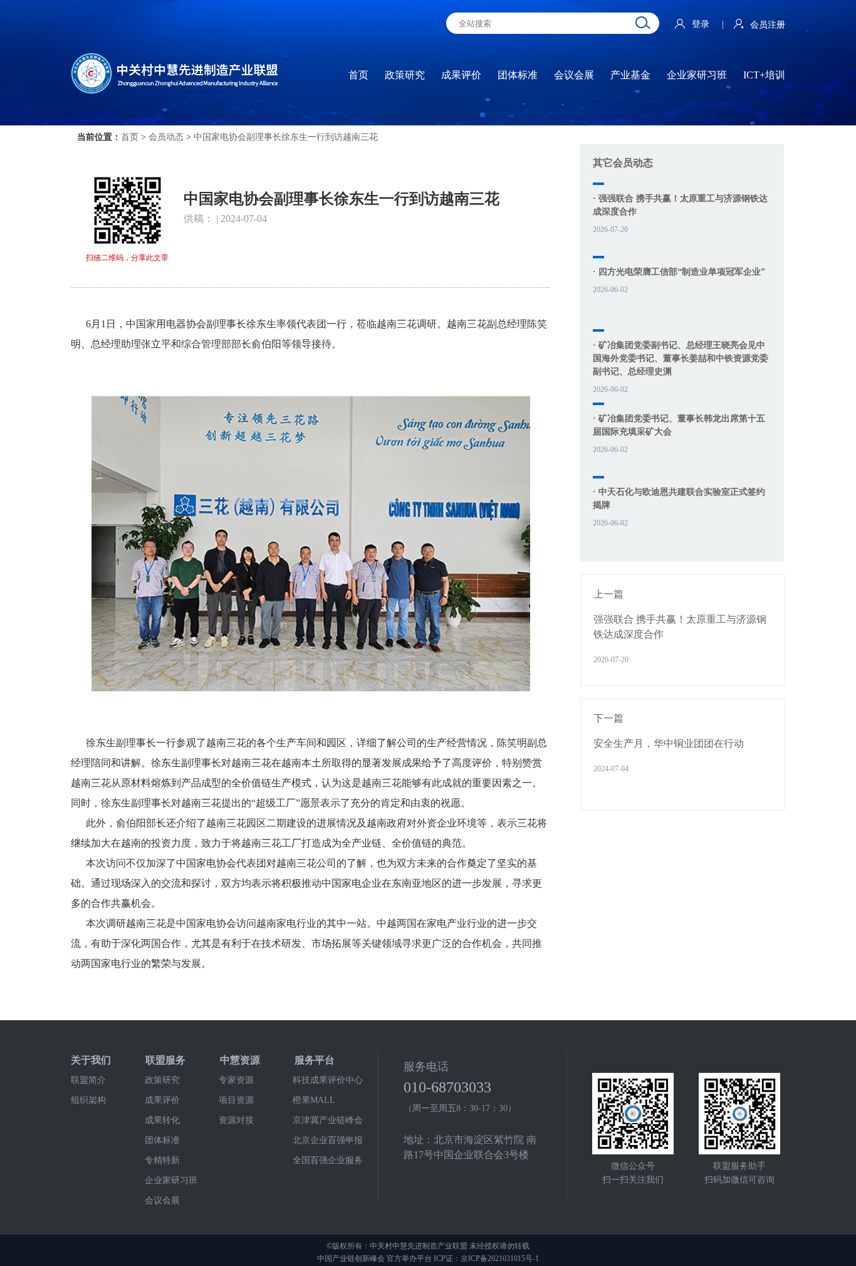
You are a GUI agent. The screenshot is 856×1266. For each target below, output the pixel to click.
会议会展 (162, 1200)
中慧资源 (240, 1060)
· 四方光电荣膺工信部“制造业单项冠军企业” (679, 272)
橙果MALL (314, 1100)
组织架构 (88, 1100)
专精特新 (162, 1160)
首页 (129, 137)
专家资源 (236, 1080)
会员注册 (767, 24)
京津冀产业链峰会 (328, 1120)
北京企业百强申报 (328, 1140)
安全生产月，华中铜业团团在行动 (668, 743)
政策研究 (162, 1080)
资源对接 (236, 1120)
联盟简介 (88, 1080)
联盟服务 (165, 1060)
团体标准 (162, 1140)
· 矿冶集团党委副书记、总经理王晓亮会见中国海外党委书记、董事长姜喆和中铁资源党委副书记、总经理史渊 (680, 358)
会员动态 (166, 137)
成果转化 (162, 1120)
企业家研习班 (171, 1180)
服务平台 (315, 1060)
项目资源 (236, 1100)
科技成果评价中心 (328, 1080)
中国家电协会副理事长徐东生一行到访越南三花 (286, 137)
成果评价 (162, 1100)
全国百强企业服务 (328, 1160)
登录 (702, 24)
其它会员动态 (623, 162)
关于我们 (91, 1060)
